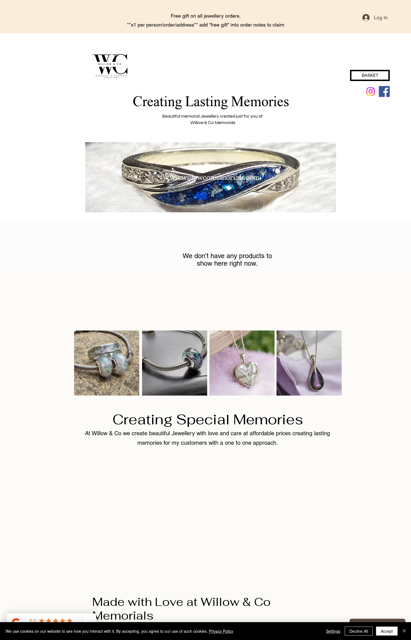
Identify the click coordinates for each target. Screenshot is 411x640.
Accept (387, 631)
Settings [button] (333, 631)
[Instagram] (370, 91)
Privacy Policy (221, 631)
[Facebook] (384, 91)
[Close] (404, 631)
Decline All (358, 631)
